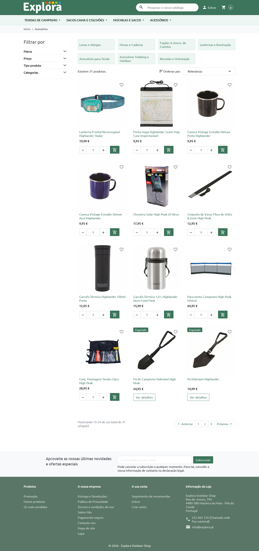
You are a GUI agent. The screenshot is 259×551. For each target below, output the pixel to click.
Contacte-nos (87, 523)
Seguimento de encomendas (151, 496)
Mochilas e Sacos (127, 20)
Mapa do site (86, 528)
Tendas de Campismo (41, 20)
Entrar (136, 501)
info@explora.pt (203, 527)
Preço (27, 58)
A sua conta (139, 486)
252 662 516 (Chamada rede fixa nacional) (211, 519)
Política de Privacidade (93, 501)
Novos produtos (34, 501)
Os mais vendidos (35, 507)
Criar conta (139, 507)
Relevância (210, 71)
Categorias (31, 72)
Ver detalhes (144, 397)
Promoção (30, 496)
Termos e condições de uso (96, 507)
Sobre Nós (85, 512)
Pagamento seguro (90, 517)
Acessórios (159, 20)
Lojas (81, 533)
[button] (209, 7)
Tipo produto (32, 65)
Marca (28, 51)
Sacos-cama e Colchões (85, 20)
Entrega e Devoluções (92, 496)
